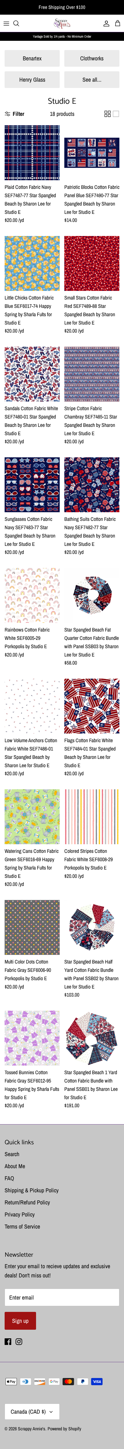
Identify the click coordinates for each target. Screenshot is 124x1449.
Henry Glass (32, 79)
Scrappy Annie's (31, 1428)
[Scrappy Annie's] (62, 23)
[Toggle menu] (6, 23)
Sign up (20, 1321)
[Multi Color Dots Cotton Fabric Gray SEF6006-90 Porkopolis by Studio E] (32, 927)
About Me (15, 1166)
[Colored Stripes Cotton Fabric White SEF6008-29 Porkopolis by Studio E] (91, 816)
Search (12, 1154)
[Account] (105, 23)
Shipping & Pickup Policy (32, 1190)
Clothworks (92, 58)
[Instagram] (19, 1341)
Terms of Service (22, 1226)
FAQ (9, 1178)
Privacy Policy (20, 1214)
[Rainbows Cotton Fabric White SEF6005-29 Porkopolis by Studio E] (32, 595)
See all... (92, 79)
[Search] (19, 23)
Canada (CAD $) (28, 1411)
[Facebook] (8, 1341)
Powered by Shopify (64, 1428)
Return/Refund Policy (27, 1202)
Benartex (32, 58)
